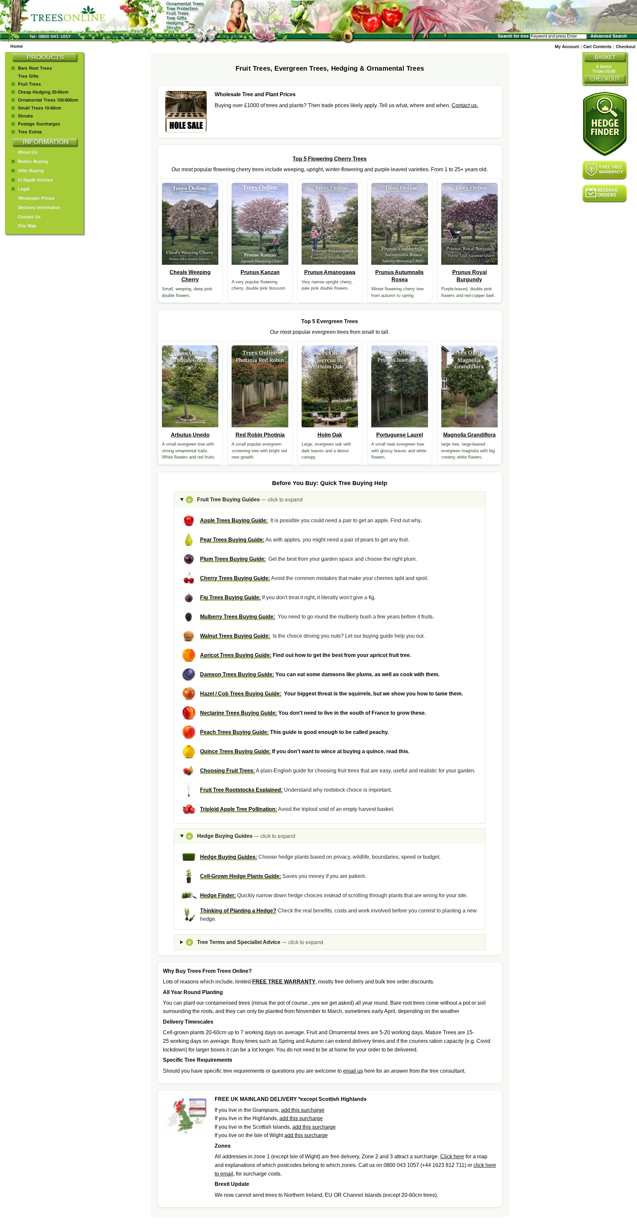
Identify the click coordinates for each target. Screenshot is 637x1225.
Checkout (625, 47)
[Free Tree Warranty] (604, 170)
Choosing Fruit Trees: (227, 770)
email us (353, 1071)
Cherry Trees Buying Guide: (235, 578)
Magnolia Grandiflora (469, 435)
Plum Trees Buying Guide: (233, 559)
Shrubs (25, 116)
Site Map (27, 226)
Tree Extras (30, 132)
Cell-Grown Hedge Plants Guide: (240, 876)
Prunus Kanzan (260, 272)
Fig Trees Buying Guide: (230, 597)
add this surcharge (302, 1110)
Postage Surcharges (39, 124)
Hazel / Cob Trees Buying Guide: (240, 693)
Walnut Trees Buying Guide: (235, 636)
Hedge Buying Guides (241, 836)
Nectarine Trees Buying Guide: (238, 713)
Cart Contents (597, 47)
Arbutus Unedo (190, 435)
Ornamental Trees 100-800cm (48, 100)
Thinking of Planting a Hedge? (238, 910)
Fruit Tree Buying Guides (245, 499)
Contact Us (29, 217)
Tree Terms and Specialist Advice (255, 942)
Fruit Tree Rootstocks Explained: (241, 790)
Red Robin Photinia (260, 435)
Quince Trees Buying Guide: (235, 751)
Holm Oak (330, 435)
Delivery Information (39, 208)
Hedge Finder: (218, 895)
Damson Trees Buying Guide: (237, 674)
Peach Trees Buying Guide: (234, 732)
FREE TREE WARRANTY (284, 981)
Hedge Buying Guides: (228, 857)
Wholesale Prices (36, 198)
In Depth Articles (35, 180)
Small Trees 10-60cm (39, 108)
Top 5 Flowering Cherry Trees (330, 159)
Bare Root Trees (35, 68)
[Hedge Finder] (604, 124)
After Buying (31, 171)
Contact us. (465, 105)
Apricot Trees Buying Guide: (235, 655)
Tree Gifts (28, 76)
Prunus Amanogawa (329, 272)
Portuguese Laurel (399, 435)
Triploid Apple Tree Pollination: (238, 809)
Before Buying (33, 162)
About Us (27, 152)
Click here (452, 1156)
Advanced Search (609, 36)
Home (16, 46)
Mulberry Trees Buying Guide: (237, 616)
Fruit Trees (29, 84)
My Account (567, 47)
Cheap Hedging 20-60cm (43, 92)
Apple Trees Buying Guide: (234, 520)
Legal (24, 189)
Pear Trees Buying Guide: (232, 539)
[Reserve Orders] (604, 193)
